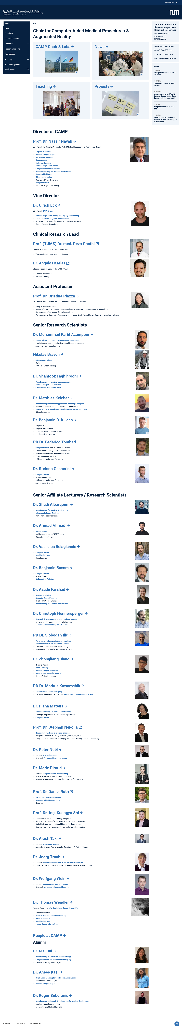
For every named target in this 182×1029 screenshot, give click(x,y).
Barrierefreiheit (35, 1023)
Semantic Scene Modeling (46, 598)
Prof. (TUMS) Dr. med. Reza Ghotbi (64, 243)
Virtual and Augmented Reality (48, 797)
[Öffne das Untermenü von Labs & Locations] (27, 38)
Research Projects (12, 49)
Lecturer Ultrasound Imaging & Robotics (52, 625)
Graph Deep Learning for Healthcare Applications (56, 978)
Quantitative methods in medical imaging (53, 733)
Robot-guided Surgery (45, 174)
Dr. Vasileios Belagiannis (54, 546)
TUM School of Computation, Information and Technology (23, 13)
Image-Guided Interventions (47, 924)
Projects (102, 86)
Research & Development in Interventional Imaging (57, 619)
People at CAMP (47, 935)
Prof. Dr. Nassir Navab (52, 141)
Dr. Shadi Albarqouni (51, 504)
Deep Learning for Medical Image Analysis (53, 382)
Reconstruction (42, 160)
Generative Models (43, 595)
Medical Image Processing (47, 670)
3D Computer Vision (44, 360)
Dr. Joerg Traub (46, 857)
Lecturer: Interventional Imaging (49, 691)
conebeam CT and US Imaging (55, 884)
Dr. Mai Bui (42, 951)
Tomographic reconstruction (55, 758)
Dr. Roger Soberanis (50, 995)
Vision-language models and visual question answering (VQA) (61, 409)
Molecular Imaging (43, 163)
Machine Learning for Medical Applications (53, 171)
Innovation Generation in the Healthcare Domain (63, 862)
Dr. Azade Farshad (49, 589)
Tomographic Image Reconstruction (78, 694)
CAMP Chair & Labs (53, 46)
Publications (10, 54)
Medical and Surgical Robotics (48, 673)
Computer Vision (42, 183)
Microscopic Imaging (44, 157)
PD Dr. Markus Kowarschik (56, 686)
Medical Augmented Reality (47, 166)
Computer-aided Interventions (48, 169)
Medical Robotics (43, 918)
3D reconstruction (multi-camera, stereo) (52, 644)
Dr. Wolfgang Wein (49, 878)
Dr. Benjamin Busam (51, 567)
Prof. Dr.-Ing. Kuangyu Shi (56, 812)
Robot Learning (42, 668)
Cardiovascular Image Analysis (48, 387)
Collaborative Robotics (45, 579)
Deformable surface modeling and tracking (53, 641)
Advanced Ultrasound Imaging (56, 887)
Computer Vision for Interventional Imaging (53, 960)
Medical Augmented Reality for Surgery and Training (57, 216)
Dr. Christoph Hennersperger (58, 613)
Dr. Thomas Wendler (51, 902)
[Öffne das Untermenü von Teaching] (27, 59)
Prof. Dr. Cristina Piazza (54, 296)
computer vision (49, 774)
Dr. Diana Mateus (48, 706)
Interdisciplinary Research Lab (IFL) (63, 908)
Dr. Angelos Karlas (49, 263)
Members (9, 33)
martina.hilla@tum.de (167, 59)
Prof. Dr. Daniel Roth (51, 791)
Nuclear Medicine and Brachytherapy (51, 915)
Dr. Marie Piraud (47, 768)
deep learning (62, 774)
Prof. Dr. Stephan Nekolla (55, 727)
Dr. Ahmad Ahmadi (49, 525)
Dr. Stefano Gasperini (52, 468)
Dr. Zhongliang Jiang (51, 659)
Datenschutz (7, 1023)
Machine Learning (43, 555)
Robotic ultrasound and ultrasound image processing (57, 340)
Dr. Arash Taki (45, 838)
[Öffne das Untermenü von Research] (27, 43)
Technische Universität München (14, 15)
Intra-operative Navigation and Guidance (52, 218)
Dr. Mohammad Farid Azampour (61, 334)
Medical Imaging (50, 755)
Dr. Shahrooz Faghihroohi (55, 376)
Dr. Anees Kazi (45, 972)
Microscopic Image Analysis (47, 513)
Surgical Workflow (43, 152)
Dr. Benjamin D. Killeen (53, 420)
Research (9, 44)
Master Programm (12, 65)
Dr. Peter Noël (45, 749)
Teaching (8, 59)
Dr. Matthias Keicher (51, 398)
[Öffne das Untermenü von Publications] (27, 53)
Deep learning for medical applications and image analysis (60, 404)
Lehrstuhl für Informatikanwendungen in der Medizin (21, 11)
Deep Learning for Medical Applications (52, 510)
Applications (10, 69)
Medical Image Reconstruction (48, 385)
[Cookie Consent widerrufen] (176, 1023)
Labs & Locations (12, 38)
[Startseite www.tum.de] (174, 12)
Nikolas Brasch (46, 354)
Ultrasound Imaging (44, 177)
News (7, 28)
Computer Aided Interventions (48, 800)
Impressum (21, 1023)
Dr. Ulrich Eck (45, 205)
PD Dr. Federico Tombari (54, 442)
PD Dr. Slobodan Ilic (50, 635)
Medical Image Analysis (45, 154)
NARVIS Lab (47, 211)
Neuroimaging (41, 531)
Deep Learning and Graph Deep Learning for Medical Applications (62, 1001)
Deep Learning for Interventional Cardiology (53, 957)
